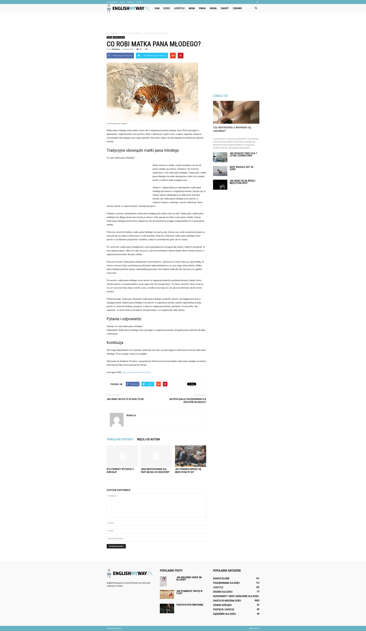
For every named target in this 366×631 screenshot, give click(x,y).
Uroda (213, 8)
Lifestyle (179, 8)
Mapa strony (254, 628)
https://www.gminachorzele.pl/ (137, 372)
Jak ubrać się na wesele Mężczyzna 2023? (242, 181)
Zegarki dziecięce (222, 605)
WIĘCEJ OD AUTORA (148, 439)
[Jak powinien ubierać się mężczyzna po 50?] (190, 456)
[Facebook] (257, 2)
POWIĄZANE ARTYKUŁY (120, 439)
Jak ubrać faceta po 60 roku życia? (125, 399)
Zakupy (225, 8)
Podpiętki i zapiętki (223, 609)
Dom (157, 8)
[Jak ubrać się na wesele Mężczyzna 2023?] (220, 185)
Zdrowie (237, 8)
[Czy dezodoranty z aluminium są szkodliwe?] (236, 112)
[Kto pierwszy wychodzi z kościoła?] (122, 456)
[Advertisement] (183, 22)
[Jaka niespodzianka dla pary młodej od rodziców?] (156, 456)
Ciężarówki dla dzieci (224, 614)
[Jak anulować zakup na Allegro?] (163, 581)
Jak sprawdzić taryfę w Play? (189, 592)
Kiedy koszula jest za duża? (241, 168)
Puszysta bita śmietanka (189, 604)
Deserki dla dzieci (222, 591)
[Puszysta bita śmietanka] (167, 608)
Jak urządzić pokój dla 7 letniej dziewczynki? (243, 154)
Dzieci (166, 8)
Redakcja (116, 49)
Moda (192, 8)
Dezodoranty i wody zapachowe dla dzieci (236, 596)
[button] (255, 8)
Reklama (130, 2)
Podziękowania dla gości (226, 583)
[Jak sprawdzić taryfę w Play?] (167, 594)
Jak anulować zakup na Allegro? (189, 578)
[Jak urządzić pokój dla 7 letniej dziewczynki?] (220, 157)
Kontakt (139, 2)
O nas (122, 2)
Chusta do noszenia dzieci (227, 600)
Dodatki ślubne (119, 37)
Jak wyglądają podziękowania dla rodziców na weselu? (187, 400)
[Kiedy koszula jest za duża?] (220, 171)
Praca (202, 8)
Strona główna (112, 2)
